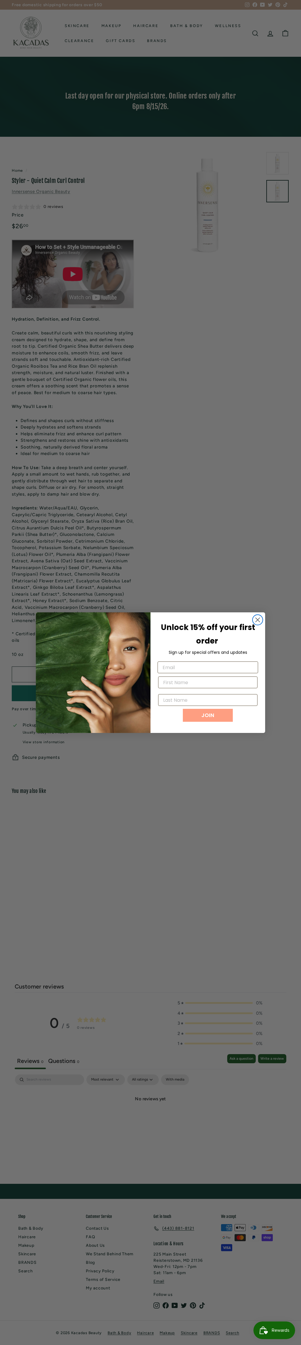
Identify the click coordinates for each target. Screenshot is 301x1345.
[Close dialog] (257, 620)
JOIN (207, 715)
